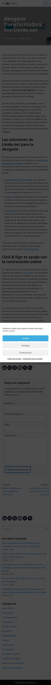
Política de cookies (14, 359)
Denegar (25, 345)
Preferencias (25, 352)
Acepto (25, 338)
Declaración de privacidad (32, 359)
